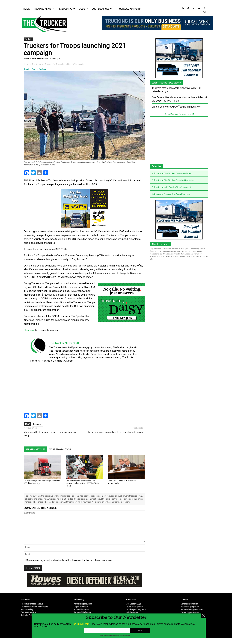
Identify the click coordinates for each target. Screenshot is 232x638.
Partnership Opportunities (192, 609)
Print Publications (81, 609)
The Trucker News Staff (36, 59)
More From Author (60, 449)
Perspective (65, 9)
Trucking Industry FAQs (136, 609)
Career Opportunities (190, 612)
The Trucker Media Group (32, 604)
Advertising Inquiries (83, 604)
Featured (37, 424)
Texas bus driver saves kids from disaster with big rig (115, 432)
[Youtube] (198, 8)
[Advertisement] (115, 385)
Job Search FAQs (133, 604)
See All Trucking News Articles (178, 114)
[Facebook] (181, 8)
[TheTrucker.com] (43, 23)
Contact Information (189, 604)
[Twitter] (192, 8)
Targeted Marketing (82, 612)
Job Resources (100, 9)
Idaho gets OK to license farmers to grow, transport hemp (50, 434)
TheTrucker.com (80, 624)
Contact (184, 599)
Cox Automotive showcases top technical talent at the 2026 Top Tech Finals (82, 483)
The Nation (28, 39)
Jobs (82, 9)
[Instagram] (187, 8)
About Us (25, 599)
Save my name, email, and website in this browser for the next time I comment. (69, 560)
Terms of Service (28, 612)
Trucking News (42, 9)
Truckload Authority (129, 9)
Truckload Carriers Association (34, 607)
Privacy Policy (27, 609)
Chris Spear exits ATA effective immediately (176, 106)
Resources (131, 599)
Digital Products (81, 607)
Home (27, 9)
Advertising (79, 599)
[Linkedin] (203, 8)
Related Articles (35, 449)
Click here (29, 330)
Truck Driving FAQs (134, 607)
